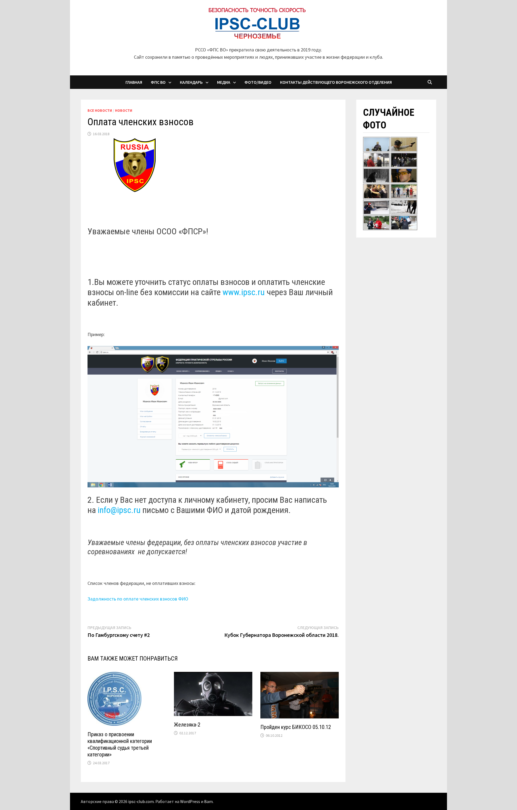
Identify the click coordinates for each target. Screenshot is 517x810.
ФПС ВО (158, 82)
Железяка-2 (187, 724)
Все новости (100, 110)
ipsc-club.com (141, 801)
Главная (133, 82)
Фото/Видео (257, 82)
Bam (208, 801)
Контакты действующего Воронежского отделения (336, 82)
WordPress (190, 801)
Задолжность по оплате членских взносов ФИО (138, 599)
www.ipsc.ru (243, 292)
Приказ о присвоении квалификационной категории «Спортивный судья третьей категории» (120, 744)
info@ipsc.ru (119, 510)
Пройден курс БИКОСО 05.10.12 (295, 727)
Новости (123, 110)
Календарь (191, 82)
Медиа (223, 82)
